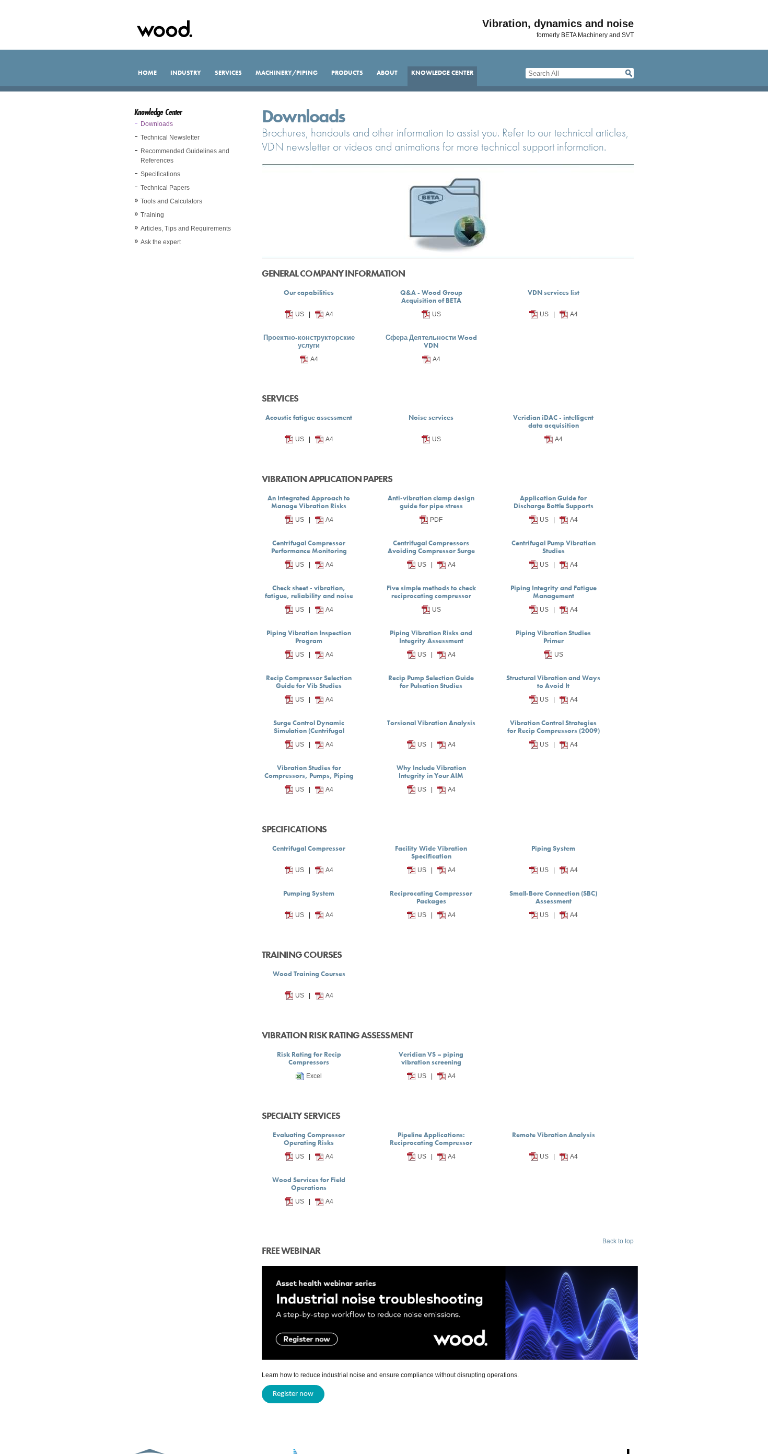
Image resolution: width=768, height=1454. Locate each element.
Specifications (160, 174)
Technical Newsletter (170, 137)
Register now (293, 1394)
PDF (436, 519)
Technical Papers (165, 187)
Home (147, 72)
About (387, 72)
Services (228, 72)
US (299, 314)
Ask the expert (161, 242)
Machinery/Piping (286, 72)
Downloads (157, 124)
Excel (314, 1076)
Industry (185, 72)
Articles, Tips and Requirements (186, 228)
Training (152, 215)
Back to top (618, 1241)
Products (347, 72)
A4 (329, 314)
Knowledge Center (442, 72)
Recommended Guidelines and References (185, 155)
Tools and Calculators (171, 201)
